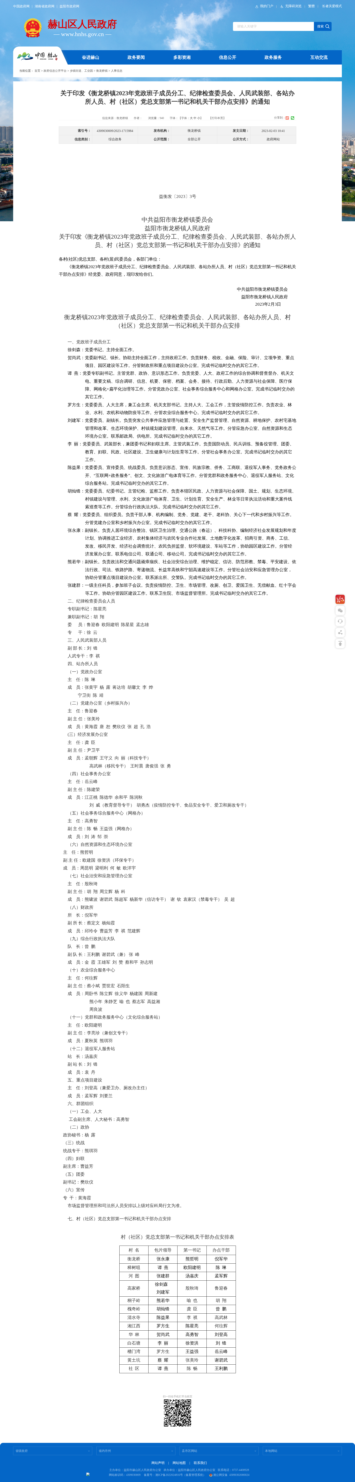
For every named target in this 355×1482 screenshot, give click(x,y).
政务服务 (273, 57)
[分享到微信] (292, 118)
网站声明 (158, 1463)
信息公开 (227, 57)
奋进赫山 (90, 57)
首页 (37, 70)
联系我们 (200, 1463)
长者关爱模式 (332, 6)
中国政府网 (21, 6)
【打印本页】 (217, 118)
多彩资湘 (182, 57)
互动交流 (319, 57)
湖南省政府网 (44, 6)
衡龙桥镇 (102, 70)
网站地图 (179, 1463)
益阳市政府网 (69, 6)
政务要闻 (136, 57)
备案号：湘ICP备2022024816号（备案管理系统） (175, 1474)
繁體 (311, 6)
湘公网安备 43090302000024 (231, 1474)
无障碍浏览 (293, 6)
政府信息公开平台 (55, 70)
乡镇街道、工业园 (81, 70)
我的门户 (266, 6)
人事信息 (116, 70)
